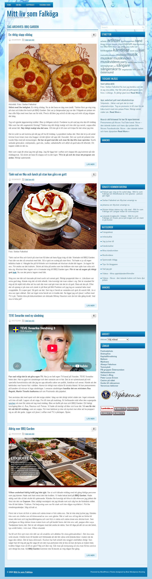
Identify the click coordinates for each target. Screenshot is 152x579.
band (138, 41)
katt (136, 47)
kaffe (132, 47)
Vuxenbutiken (44, 5)
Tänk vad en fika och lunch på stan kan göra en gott (38, 174)
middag (121, 54)
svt (115, 66)
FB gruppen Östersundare (112, 370)
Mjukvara (104, 362)
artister (113, 40)
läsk (136, 51)
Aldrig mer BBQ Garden (21, 428)
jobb (123, 46)
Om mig (18, 5)
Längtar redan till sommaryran (125, 211)
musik (132, 54)
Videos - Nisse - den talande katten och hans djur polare (123, 279)
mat (14, 272)
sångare (123, 65)
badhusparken (127, 41)
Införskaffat (107, 237)
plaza (130, 62)
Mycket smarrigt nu (128, 200)
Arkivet (103, 339)
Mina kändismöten (110, 250)
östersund (107, 72)
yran (139, 69)
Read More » (136, 93)
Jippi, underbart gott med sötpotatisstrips (117, 100)
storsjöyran (106, 65)
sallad (135, 62)
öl (142, 69)
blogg (102, 44)
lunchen (12, 403)
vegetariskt (127, 69)
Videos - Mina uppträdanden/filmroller (118, 273)
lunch (132, 51)
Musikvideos (107, 255)
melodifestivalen (108, 55)
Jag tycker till (108, 241)
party (123, 62)
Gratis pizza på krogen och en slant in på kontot (123, 219)
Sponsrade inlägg (109, 260)
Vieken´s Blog (106, 375)
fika (106, 46)
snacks (141, 62)
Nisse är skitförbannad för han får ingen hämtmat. (120, 119)
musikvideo (122, 58)
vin (134, 69)
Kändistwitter (107, 246)
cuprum (127, 44)
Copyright (30, 5)
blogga (108, 44)
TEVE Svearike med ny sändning (26, 315)
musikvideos (110, 62)
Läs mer (91, 164)
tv (119, 69)
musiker (106, 58)
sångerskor (109, 69)
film (110, 46)
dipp (134, 44)
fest (101, 47)
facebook (140, 44)
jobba (128, 47)
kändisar (121, 50)
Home (9, 5)
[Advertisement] (119, 162)
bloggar (114, 44)
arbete (103, 41)
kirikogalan (106, 50)
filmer (115, 47)
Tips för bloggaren (110, 264)
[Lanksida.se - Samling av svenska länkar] (107, 410)
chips (120, 44)
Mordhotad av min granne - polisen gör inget (122, 195)
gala (119, 47)
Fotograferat (107, 232)
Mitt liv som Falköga (32, 13)
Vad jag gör (29, 40)
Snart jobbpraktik (107, 83)
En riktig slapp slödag (20, 34)
